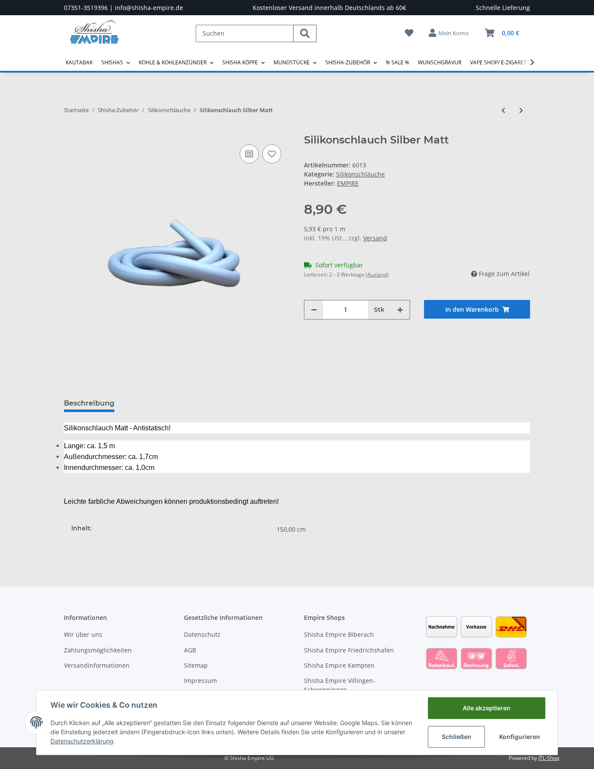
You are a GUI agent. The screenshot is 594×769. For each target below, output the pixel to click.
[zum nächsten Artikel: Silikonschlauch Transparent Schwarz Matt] (521, 110)
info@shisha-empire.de (149, 7)
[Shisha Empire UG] (94, 38)
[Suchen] (305, 33)
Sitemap (196, 665)
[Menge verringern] (314, 309)
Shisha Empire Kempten (339, 665)
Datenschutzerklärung (81, 741)
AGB (190, 650)
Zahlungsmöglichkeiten (98, 650)
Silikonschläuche (360, 174)
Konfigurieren (519, 736)
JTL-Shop (548, 758)
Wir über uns (83, 634)
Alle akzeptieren (487, 708)
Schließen (456, 736)
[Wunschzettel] (409, 33)
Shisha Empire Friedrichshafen (349, 650)
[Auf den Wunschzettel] (271, 153)
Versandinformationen (97, 665)
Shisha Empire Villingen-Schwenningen (339, 685)
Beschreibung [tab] (89, 403)
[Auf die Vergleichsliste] (249, 153)
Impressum (200, 680)
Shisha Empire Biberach (339, 634)
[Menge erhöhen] (400, 309)
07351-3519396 (86, 7)
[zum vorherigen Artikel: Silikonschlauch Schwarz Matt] (503, 110)
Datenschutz (202, 634)
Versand (375, 238)
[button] (449, 33)
